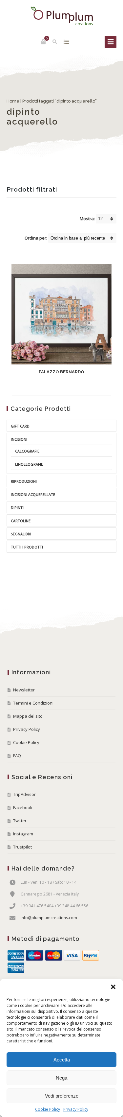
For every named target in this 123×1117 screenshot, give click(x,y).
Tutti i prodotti (27, 547)
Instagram (23, 834)
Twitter (20, 821)
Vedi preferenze (61, 1096)
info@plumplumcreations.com (49, 917)
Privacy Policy (75, 1109)
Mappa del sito (28, 716)
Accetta (61, 1059)
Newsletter (24, 690)
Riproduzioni (24, 481)
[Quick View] (78, 385)
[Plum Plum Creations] (62, 16)
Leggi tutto (56, 386)
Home (13, 101)
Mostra (66, 42)
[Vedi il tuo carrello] (43, 42)
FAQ (17, 755)
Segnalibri (21, 533)
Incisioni (19, 439)
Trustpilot (22, 847)
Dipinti (17, 507)
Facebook (22, 807)
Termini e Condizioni (33, 703)
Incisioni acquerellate (33, 494)
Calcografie (27, 451)
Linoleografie (29, 464)
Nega (61, 1078)
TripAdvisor (24, 794)
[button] (113, 987)
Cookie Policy (47, 1109)
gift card (20, 426)
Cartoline (21, 520)
